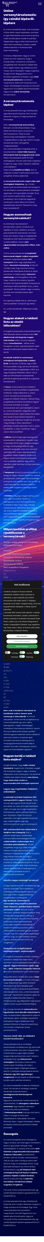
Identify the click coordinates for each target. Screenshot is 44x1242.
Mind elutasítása (22, 636)
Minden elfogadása (22, 646)
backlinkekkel (9, 1047)
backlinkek (10, 1053)
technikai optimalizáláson (15, 844)
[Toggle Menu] (40, 4)
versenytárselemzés (15, 181)
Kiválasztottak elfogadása (22, 641)
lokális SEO (23, 977)
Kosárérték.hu (9, 1196)
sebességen (23, 841)
